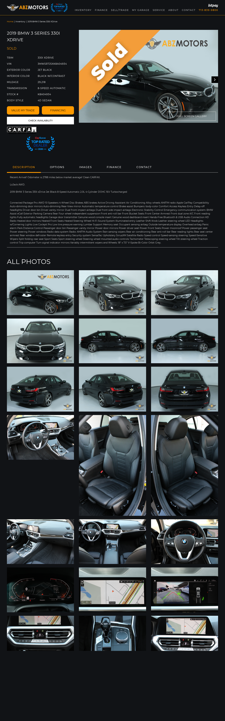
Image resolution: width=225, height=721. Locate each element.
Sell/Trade (120, 10)
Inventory (20, 21)
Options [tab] (57, 167)
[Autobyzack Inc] (27, 8)
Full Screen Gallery (192, 116)
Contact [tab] (144, 167)
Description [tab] (24, 167)
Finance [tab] (114, 167)
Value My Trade (23, 110)
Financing (58, 110)
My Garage (140, 10)
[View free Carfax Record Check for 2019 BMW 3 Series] (22, 130)
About (173, 10)
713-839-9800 (208, 10)
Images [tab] (85, 167)
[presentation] (214, 79)
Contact (189, 10)
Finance (101, 10)
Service (159, 10)
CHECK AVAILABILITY (40, 120)
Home (10, 21)
